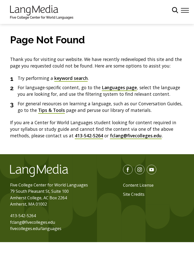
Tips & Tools (51, 110)
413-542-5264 (89, 136)
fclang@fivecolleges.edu (136, 136)
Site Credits (133, 194)
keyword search (71, 78)
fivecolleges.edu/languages (35, 228)
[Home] (41, 12)
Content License (138, 185)
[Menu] (185, 10)
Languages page (119, 87)
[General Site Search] (175, 10)
